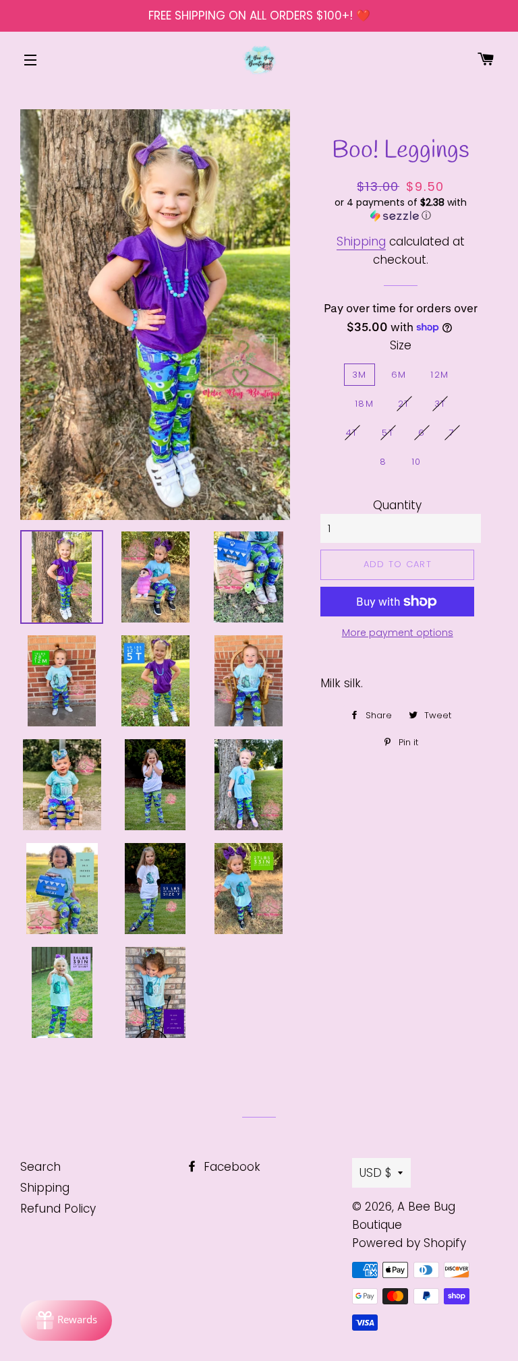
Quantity (397, 505)
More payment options (397, 632)
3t (440, 403)
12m (439, 374)
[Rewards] (66, 1320)
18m (364, 403)
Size (400, 345)
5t (388, 432)
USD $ (375, 1173)
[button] (400, 209)
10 (416, 461)
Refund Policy (58, 1208)
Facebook (230, 1167)
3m (359, 374)
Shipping (361, 241)
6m (399, 374)
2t (404, 403)
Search (40, 1167)
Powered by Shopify (409, 1243)
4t (352, 432)
